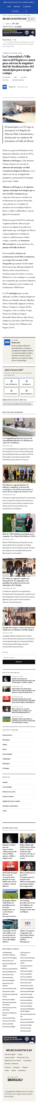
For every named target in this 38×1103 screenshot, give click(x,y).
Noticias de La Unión (9, 1021)
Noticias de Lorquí (26, 994)
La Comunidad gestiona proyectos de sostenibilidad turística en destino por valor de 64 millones (18, 441)
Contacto (24, 1094)
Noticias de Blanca (26, 1000)
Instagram (16, 1067)
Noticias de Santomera (27, 958)
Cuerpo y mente (8, 796)
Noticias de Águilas (9, 980)
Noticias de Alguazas (27, 989)
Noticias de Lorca (8, 961)
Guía (9, 7)
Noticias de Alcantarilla (10, 969)
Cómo (5, 811)
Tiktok (7, 1070)
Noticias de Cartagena (10, 958)
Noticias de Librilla (26, 1003)
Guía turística (7, 735)
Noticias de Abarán (26, 971)
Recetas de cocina (9, 792)
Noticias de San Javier (9, 989)
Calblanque (6, 759)
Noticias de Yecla (8, 978)
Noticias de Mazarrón (9, 972)
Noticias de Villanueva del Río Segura (17, 404)
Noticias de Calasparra (27, 980)
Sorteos (17, 7)
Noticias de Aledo (26, 1025)
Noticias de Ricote (26, 1019)
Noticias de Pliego (26, 1006)
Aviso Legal (16, 1094)
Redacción (12, 87)
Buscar (28, 7)
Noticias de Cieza (8, 975)
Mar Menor (6, 740)
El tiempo (6, 768)
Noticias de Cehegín (9, 1027)
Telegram (25, 1067)
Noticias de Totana (8, 991)
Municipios (6, 764)
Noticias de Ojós (25, 1031)
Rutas (5, 749)
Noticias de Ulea (25, 1028)
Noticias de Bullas (26, 974)
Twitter (13, 1070)
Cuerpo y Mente (10, 1057)
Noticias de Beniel (26, 977)
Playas (5, 745)
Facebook (8, 1067)
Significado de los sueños (11, 801)
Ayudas (5, 782)
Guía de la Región (10, 1054)
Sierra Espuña (7, 754)
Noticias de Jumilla (9, 1000)
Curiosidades (7, 787)
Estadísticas (22, 1070)
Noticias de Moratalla (27, 991)
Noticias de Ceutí (25, 983)
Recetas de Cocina (23, 1057)
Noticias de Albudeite (27, 1022)
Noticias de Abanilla (26, 997)
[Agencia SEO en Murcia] (15, 1079)
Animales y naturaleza (10, 806)
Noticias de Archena (9, 1018)
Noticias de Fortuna (26, 986)
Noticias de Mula (8, 1024)
